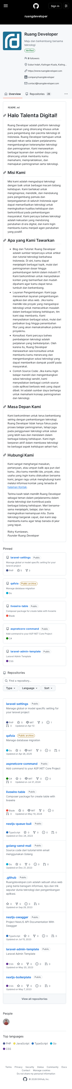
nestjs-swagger (17, 917)
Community (53, 1067)
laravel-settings (17, 704)
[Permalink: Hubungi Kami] (5, 454)
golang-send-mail (18, 845)
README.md (14, 107)
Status (40, 1067)
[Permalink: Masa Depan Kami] (5, 406)
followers (33, 58)
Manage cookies (41, 1070)
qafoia (10, 735)
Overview (15, 93)
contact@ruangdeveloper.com (43, 83)
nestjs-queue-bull (18, 824)
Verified (30, 50)
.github (11, 877)
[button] (66, 93)
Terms (8, 1067)
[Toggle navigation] (5, 5)
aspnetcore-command (21, 763)
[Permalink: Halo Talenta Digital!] (5, 115)
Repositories (40, 93)
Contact (26, 1070)
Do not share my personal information (36, 1073)
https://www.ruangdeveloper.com (45, 70)
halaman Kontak (17, 487)
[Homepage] (36, 6)
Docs (64, 1067)
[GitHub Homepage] (25, 1079)
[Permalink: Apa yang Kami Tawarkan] (5, 240)
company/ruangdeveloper (41, 77)
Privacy (19, 1067)
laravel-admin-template (22, 949)
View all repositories (34, 998)
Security (29, 1067)
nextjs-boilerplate (18, 977)
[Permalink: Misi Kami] (5, 172)
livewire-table (15, 792)
